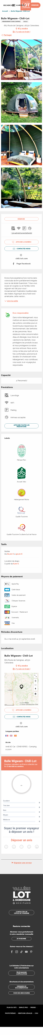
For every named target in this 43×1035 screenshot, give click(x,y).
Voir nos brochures (21, 993)
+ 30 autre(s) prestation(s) (21, 233)
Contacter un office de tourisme (21, 912)
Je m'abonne (21, 939)
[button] (8, 5)
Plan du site (11, 1007)
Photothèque (10, 1013)
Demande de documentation (21, 987)
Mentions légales (25, 1013)
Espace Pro (23, 1007)
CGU (36, 1013)
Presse (33, 1007)
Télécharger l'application (21, 973)
